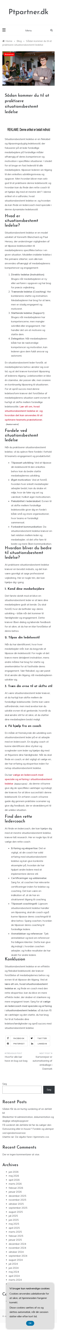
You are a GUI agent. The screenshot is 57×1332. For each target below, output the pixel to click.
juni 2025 (14, 1219)
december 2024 (17, 1243)
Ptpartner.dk (28, 12)
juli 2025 (13, 1215)
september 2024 (18, 1255)
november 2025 (17, 1199)
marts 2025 (15, 1231)
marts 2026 (15, 1183)
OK (30, 1323)
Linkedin (42, 1044)
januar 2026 (15, 1191)
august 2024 (16, 1259)
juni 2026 (14, 1171)
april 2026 (14, 1179)
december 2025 (17, 1195)
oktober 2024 (16, 1251)
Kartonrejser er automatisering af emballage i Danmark (42, 1062)
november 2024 (17, 1247)
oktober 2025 (16, 1203)
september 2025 (18, 1207)
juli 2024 (13, 1263)
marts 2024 (15, 1279)
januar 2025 (15, 1239)
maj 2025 (14, 1223)
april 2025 (14, 1227)
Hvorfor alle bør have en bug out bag (16, 1058)
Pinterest (19, 1044)
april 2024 (14, 1275)
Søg (4, 1083)
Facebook (18, 1038)
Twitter (42, 1038)
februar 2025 (16, 1235)
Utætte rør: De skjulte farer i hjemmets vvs (25, 1136)
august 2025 (16, 1211)
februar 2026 (16, 1187)
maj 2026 (14, 1175)
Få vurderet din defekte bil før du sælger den (26, 1124)
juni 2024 (14, 1267)
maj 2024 (14, 1271)
